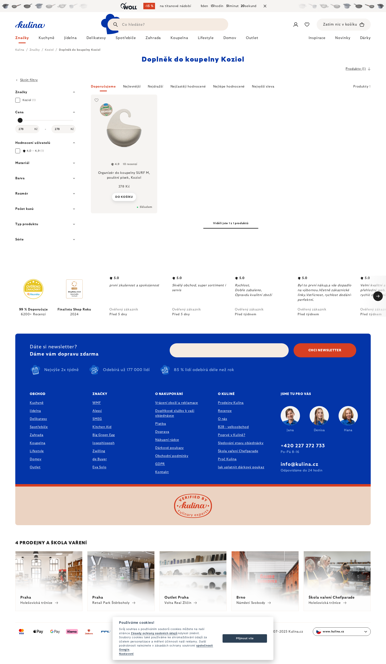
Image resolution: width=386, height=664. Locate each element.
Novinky (342, 38)
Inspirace (317, 38)
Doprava (162, 431)
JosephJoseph (103, 443)
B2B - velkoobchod (233, 427)
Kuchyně (37, 402)
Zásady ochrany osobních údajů (154, 633)
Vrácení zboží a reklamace (176, 402)
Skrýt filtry (29, 80)
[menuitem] (22, 39)
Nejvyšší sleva (263, 86)
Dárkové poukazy (169, 448)
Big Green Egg (103, 435)
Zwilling (98, 451)
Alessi (97, 410)
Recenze (225, 410)
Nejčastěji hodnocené (188, 86)
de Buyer (99, 459)
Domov (35, 459)
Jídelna (35, 410)
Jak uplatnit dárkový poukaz (241, 467)
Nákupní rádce (167, 439)
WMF (96, 402)
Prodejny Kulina (231, 402)
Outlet (35, 467)
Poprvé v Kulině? (231, 435)
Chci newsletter (325, 350)
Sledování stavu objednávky (241, 443)
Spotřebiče (39, 427)
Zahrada (36, 435)
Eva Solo (99, 467)
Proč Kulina (227, 459)
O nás (222, 419)
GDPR (160, 464)
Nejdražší (155, 86)
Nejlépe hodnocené (229, 86)
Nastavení (126, 653)
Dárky (365, 38)
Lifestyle (37, 451)
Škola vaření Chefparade (238, 451)
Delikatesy (38, 419)
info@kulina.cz (299, 464)
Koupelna (37, 443)
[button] (231, 87)
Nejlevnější (132, 86)
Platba (160, 423)
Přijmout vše (245, 638)
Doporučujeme (103, 86)
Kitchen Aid (102, 427)
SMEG (97, 419)
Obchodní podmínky (171, 456)
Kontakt (162, 472)
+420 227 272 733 (303, 445)
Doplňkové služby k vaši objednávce (174, 413)
